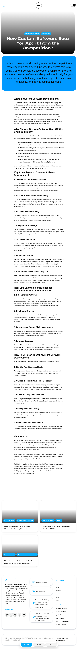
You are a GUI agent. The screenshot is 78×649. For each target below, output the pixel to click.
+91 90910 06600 (41, 591)
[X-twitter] (11, 615)
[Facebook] (7, 615)
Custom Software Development (42, 183)
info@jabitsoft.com (41, 582)
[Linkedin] (19, 615)
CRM (59, 245)
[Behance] (24, 615)
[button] (39, 5)
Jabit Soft (17, 464)
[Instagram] (15, 615)
